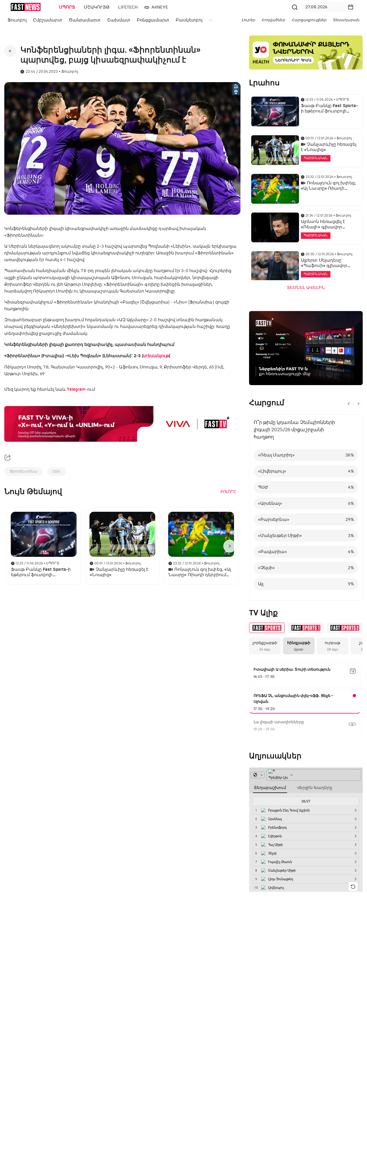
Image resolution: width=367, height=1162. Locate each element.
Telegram (76, 389)
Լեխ (56, 471)
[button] (350, 7)
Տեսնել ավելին (306, 287)
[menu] (172, 7)
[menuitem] (66, 7)
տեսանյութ (156, 356)
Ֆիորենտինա (23, 471)
